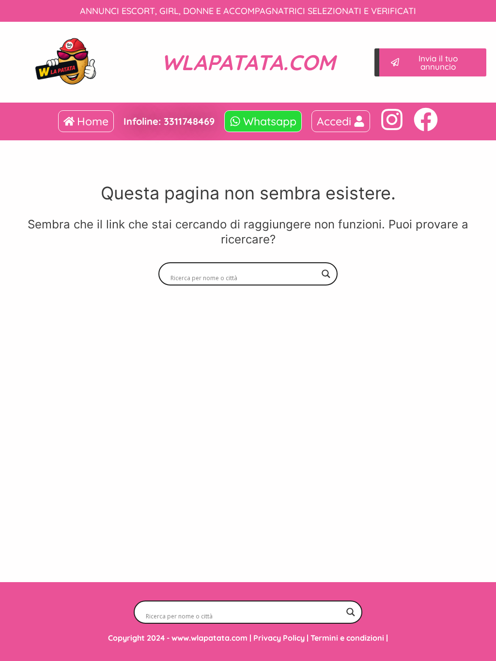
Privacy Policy (279, 638)
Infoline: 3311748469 (169, 121)
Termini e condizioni (347, 638)
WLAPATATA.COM (248, 62)
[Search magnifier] (326, 274)
